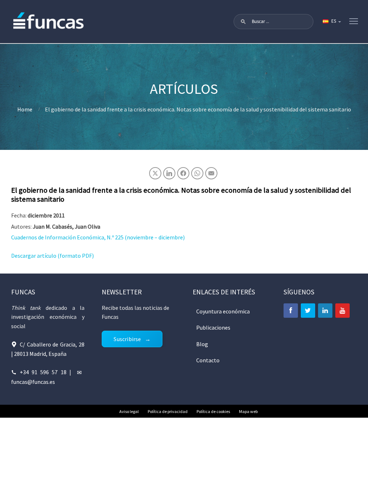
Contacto (208, 360)
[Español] (331, 21)
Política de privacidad (168, 411)
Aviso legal (129, 411)
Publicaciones (213, 327)
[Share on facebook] (183, 173)
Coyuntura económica (223, 311)
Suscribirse (127, 339)
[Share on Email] (211, 173)
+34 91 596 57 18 (43, 372)
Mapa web (248, 411)
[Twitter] (308, 310)
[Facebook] (291, 310)
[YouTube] (342, 310)
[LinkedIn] (325, 310)
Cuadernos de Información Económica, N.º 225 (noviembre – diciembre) (98, 237)
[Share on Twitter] (155, 173)
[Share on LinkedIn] (169, 173)
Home (24, 109)
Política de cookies (213, 411)
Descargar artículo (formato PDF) (52, 255)
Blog (202, 344)
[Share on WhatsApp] (197, 173)
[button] (243, 21)
